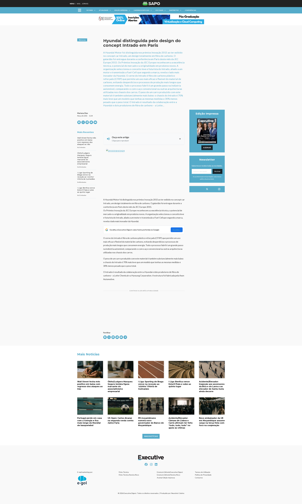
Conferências (190, 10)
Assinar (207, 147)
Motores (82, 40)
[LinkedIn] (87, 122)
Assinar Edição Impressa (166, 478)
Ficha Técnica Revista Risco (129, 475)
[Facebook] (79, 122)
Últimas (89, 10)
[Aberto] (79, 10)
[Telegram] (125, 337)
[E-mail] (95, 122)
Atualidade (103, 10)
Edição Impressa (121, 10)
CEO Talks (159, 10)
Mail (79, 3)
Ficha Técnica (124, 472)
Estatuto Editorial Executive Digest (170, 472)
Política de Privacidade (203, 475)
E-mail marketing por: (85, 472)
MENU (72, 3)
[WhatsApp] (91, 122)
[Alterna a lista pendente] (94, 10)
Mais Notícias (151, 436)
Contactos (199, 478)
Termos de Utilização (202, 472)
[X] (83, 122)
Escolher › (176, 230)
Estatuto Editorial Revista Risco (168, 475)
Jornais (85, 3)
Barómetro (174, 10)
